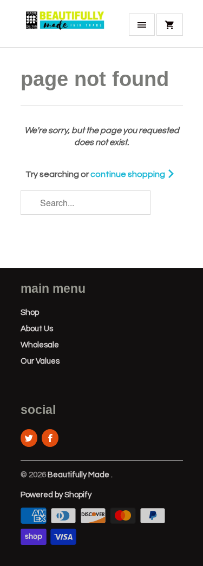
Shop (30, 312)
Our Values (40, 361)
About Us (37, 329)
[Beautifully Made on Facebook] (50, 438)
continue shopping (128, 174)
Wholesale (40, 345)
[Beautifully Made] (64, 27)
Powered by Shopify (56, 495)
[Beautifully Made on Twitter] (29, 438)
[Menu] (142, 25)
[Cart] (169, 25)
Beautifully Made (79, 475)
